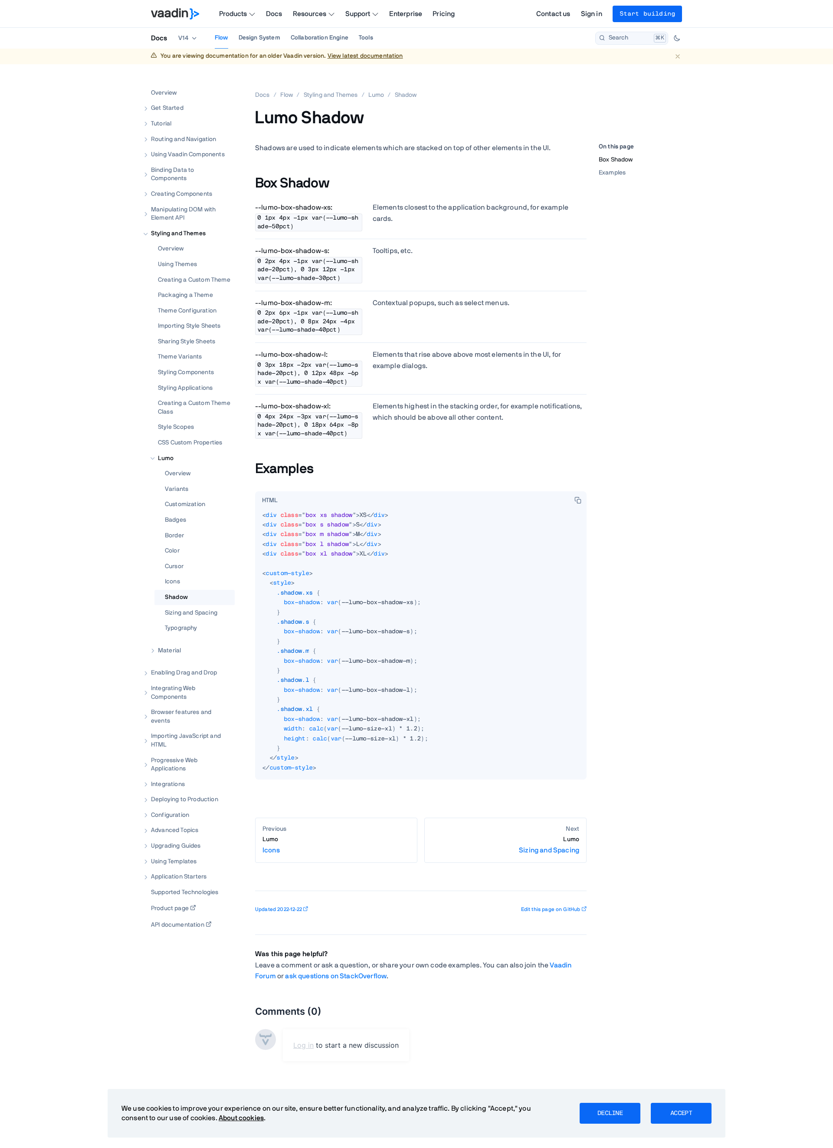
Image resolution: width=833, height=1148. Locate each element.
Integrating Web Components (173, 692)
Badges (175, 520)
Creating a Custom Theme (194, 279)
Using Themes (177, 264)
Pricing (444, 13)
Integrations (168, 784)
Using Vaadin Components (188, 154)
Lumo (166, 458)
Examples (612, 173)
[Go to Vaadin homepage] (175, 14)
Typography (181, 628)
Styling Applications (185, 388)
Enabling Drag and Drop (184, 673)
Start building (647, 14)
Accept (681, 1113)
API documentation (177, 925)
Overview (164, 92)
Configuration (170, 815)
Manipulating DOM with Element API (183, 213)
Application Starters (179, 877)
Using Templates (174, 861)
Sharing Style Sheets (186, 341)
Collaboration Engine (319, 38)
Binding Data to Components (172, 174)
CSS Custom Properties (190, 443)
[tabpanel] (421, 645)
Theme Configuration (187, 310)
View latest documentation (365, 56)
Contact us (553, 13)
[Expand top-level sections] (223, 83)
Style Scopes (176, 427)
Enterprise (406, 13)
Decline (610, 1113)
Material (169, 650)
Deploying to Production (184, 799)
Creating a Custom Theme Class (194, 407)
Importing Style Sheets (189, 326)
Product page (170, 908)
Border (174, 535)
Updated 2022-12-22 (278, 909)
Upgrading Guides (176, 846)
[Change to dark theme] (677, 38)
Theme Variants (180, 357)
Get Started (167, 108)
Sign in (591, 13)
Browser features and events (181, 716)
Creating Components (181, 194)
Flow (221, 38)
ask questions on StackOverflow (336, 976)
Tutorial (161, 124)
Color (172, 551)
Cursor (174, 566)
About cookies (241, 1118)
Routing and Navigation (183, 139)
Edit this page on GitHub (550, 909)
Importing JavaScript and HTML (186, 740)
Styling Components (186, 372)
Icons (172, 582)
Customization (185, 504)
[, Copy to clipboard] (578, 500)
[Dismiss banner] (677, 56)
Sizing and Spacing (191, 612)
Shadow (176, 597)
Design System (259, 38)
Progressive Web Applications (174, 764)
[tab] (270, 501)
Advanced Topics (174, 830)
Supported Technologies (185, 892)
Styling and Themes (178, 233)
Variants (176, 489)
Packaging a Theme (185, 295)
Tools (366, 38)
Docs (274, 13)
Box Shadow (616, 160)
